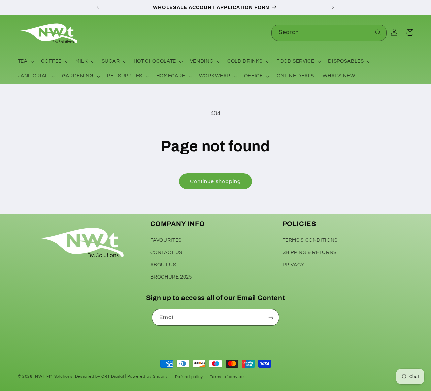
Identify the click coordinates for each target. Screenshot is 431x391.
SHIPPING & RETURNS (310, 252)
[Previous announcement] (98, 7)
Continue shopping (215, 181)
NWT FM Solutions (54, 376)
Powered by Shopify (147, 376)
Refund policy (189, 377)
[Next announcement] (333, 7)
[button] (25, 61)
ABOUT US (163, 264)
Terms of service (227, 377)
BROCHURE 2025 (171, 276)
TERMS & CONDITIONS (310, 239)
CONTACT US (166, 252)
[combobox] (329, 33)
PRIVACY (293, 264)
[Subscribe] (271, 317)
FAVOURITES (166, 239)
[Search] (378, 32)
